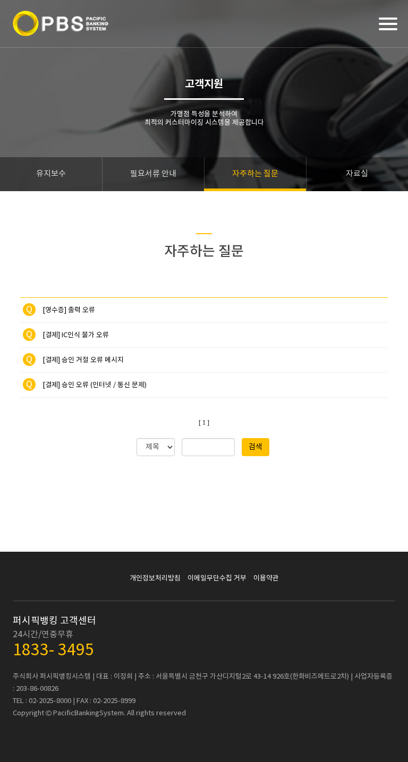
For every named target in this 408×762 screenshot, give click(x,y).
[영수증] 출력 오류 (60, 310)
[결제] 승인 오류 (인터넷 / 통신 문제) (86, 385)
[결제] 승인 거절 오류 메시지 (75, 360)
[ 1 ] (204, 422)
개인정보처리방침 (155, 579)
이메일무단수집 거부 (217, 579)
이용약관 (266, 579)
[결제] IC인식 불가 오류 (67, 335)
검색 (255, 447)
